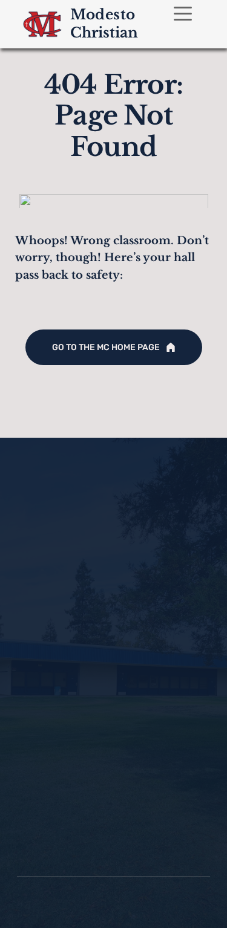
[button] (183, 13)
